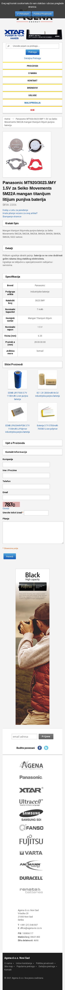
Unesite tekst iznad (12, 512)
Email (5, 492)
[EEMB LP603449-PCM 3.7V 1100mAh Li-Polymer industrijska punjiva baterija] (18, 412)
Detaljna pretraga (47, 966)
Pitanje (6, 519)
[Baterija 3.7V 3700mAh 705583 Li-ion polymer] (47, 412)
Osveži (6, 508)
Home (7, 119)
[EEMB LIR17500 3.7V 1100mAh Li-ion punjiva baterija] (18, 380)
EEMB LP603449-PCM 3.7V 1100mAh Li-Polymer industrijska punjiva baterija (17, 428)
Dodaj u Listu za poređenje (15, 210)
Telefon (6, 481)
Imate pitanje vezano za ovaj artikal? (20, 213)
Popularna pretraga (26, 966)
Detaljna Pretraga (32, 58)
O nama (8, 963)
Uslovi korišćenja (24, 963)
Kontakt (8, 970)
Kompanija (8, 459)
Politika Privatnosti (42, 13)
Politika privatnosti (45, 963)
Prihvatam (24, 13)
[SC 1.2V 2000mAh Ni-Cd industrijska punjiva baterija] (47, 380)
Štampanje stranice (12, 216)
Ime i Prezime (10, 470)
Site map (8, 966)
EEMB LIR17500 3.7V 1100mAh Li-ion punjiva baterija (17, 396)
